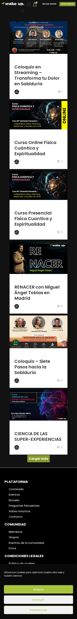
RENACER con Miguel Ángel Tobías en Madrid (37, 292)
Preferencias (38, 610)
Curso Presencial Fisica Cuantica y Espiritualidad (33, 218)
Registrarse (67, 4)
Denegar (38, 600)
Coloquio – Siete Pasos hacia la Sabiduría (32, 367)
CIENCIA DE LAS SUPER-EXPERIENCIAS (37, 436)
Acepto (38, 589)
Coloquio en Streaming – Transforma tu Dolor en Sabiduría (37, 75)
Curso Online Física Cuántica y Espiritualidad (35, 148)
